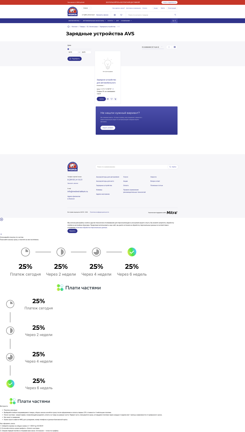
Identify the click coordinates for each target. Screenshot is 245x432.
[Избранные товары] (121, 15)
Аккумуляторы (73, 20)
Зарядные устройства (104, 185)
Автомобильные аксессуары (93, 20)
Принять (72, 231)
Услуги (110, 20)
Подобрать (76, 59)
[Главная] (68, 27)
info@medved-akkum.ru (77, 191)
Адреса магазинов (102, 194)
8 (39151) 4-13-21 (74, 180)
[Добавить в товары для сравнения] (108, 99)
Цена (69, 45)
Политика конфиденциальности (99, 212)
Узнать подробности (169, 2)
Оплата (144, 8)
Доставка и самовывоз (133, 8)
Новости (153, 177)
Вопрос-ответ (155, 181)
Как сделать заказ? (118, 8)
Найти (174, 167)
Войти (163, 8)
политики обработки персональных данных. (91, 227)
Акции (156, 8)
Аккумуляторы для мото (105, 181)
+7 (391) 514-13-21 (88, 15)
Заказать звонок (102, 15)
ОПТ (117, 20)
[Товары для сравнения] (115, 15)
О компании (125, 20)
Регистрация (172, 8)
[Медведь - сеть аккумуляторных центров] (72, 12)
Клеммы (99, 190)
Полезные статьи (156, 185)
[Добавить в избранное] (112, 99)
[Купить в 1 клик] (115, 99)
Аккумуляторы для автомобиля (107, 177)
